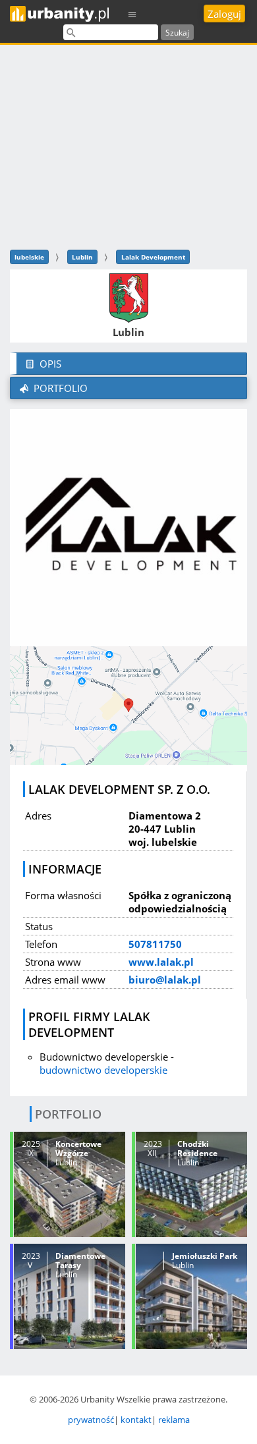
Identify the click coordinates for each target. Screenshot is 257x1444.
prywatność (91, 1420)
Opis (49, 363)
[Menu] (132, 13)
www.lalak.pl (161, 961)
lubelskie (29, 257)
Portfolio (59, 388)
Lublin (82, 257)
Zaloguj (224, 13)
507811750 (155, 944)
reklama (174, 1420)
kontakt (136, 1420)
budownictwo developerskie (103, 1069)
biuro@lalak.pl (164, 979)
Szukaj (177, 32)
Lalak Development (153, 257)
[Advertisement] (128, 145)
